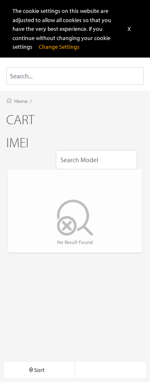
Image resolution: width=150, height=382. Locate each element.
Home (21, 101)
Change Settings (59, 46)
